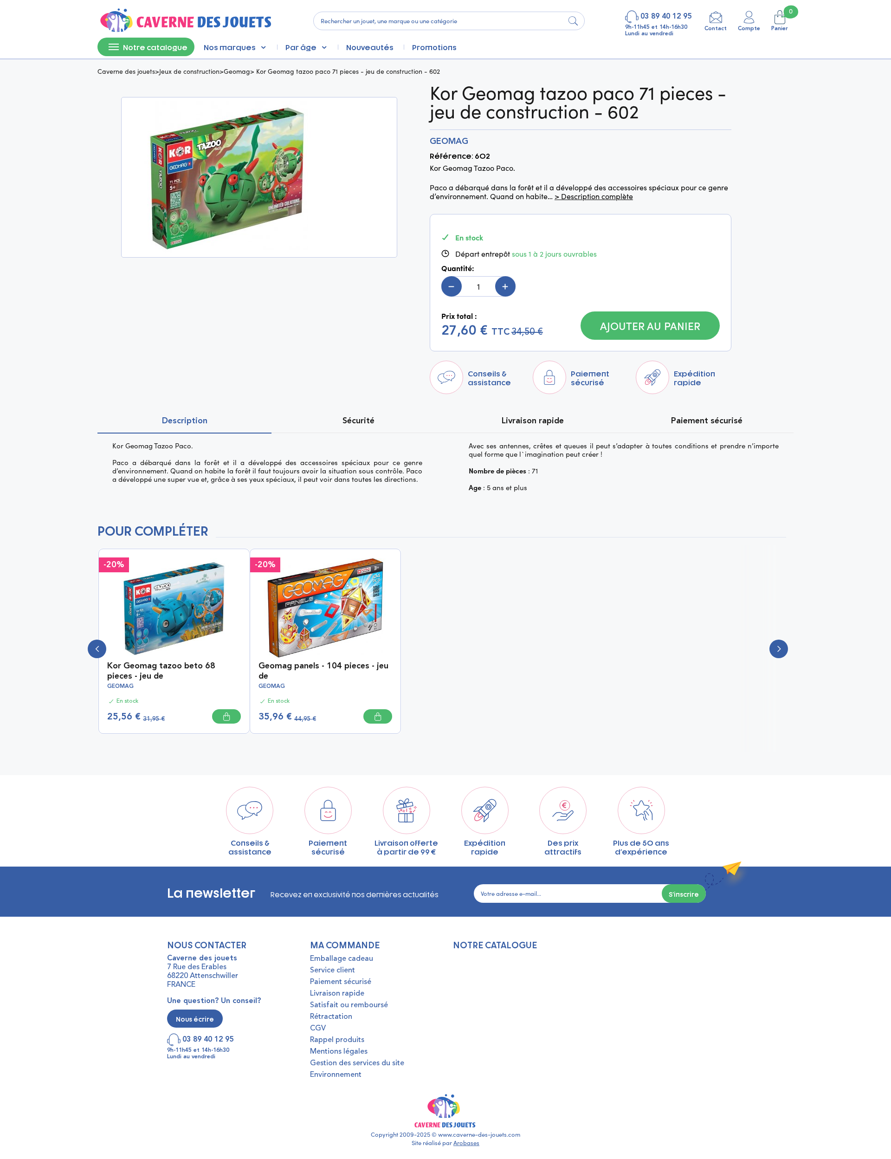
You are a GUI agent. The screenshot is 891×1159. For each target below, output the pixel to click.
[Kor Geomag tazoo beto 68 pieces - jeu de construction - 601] (174, 607)
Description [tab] (184, 421)
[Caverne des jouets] (184, 20)
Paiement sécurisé (340, 982)
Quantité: (457, 268)
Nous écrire (195, 1019)
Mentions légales (339, 1051)
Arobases (466, 1143)
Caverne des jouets (126, 71)
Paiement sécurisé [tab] (706, 421)
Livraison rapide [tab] (533, 421)
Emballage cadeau (341, 959)
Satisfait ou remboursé (349, 1005)
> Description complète (594, 196)
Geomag (237, 71)
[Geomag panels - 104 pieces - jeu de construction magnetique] (325, 607)
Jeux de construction (189, 71)
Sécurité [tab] (358, 421)
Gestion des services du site (357, 1063)
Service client (332, 970)
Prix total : (459, 315)
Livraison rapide (337, 993)
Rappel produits (337, 1040)
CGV (318, 1028)
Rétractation (331, 1017)
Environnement (336, 1075)
